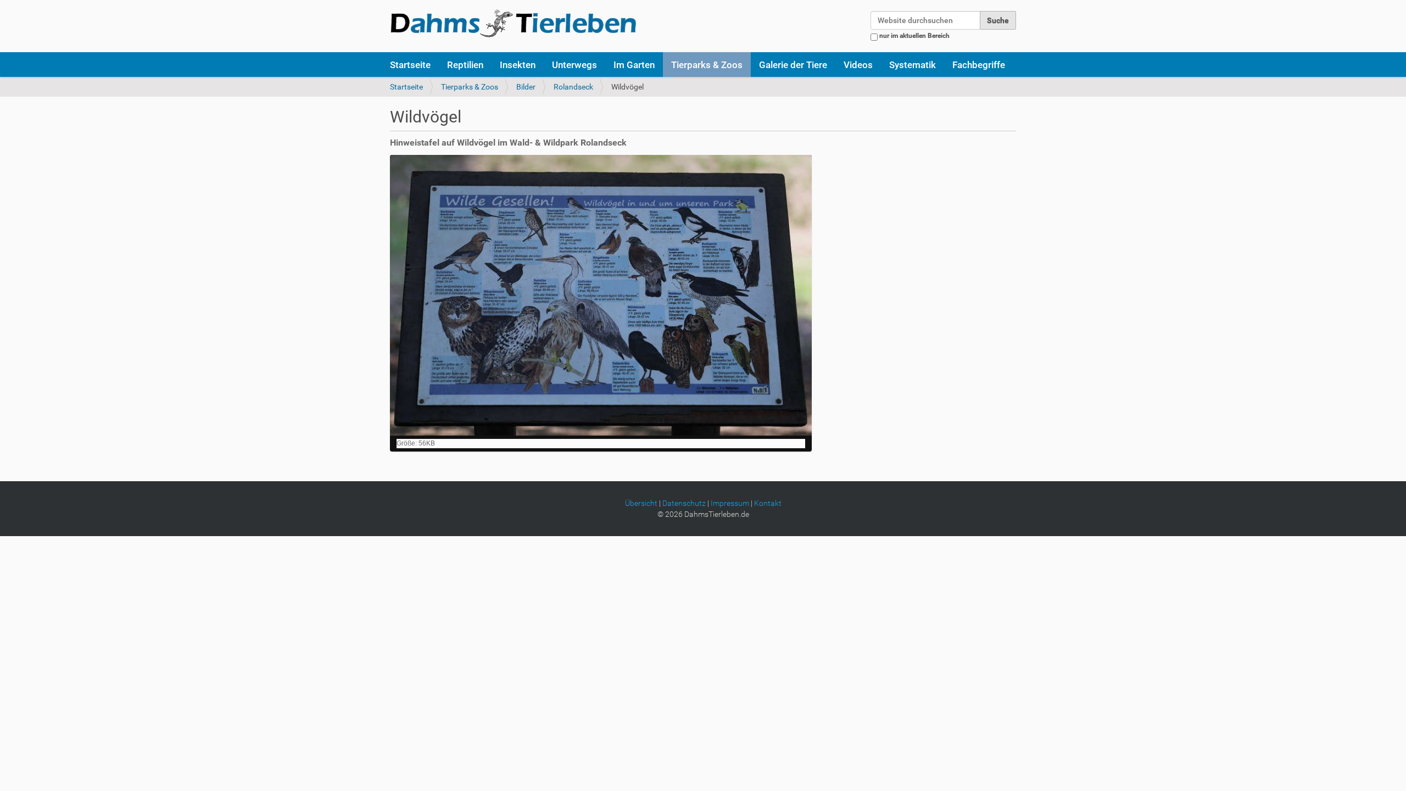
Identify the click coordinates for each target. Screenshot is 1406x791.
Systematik (912, 64)
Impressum (730, 503)
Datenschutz (684, 503)
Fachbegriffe (978, 64)
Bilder (525, 86)
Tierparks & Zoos (707, 64)
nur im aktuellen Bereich (914, 36)
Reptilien (465, 64)
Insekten (517, 64)
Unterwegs (574, 64)
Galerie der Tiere (793, 64)
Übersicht (641, 503)
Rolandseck (573, 86)
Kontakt (768, 503)
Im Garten (634, 64)
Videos (858, 64)
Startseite (410, 64)
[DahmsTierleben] (513, 23)
